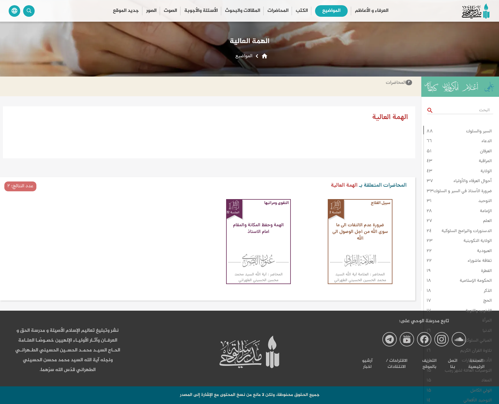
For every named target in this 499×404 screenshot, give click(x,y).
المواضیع (331, 11)
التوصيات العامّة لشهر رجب (468, 371)
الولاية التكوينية (477, 241)
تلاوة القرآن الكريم (476, 351)
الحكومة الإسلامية (476, 281)
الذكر (488, 291)
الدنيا (487, 331)
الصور (151, 11)
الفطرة (486, 271)
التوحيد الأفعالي (477, 400)
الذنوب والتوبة (479, 311)
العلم (487, 221)
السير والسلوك (479, 131)
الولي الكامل (481, 391)
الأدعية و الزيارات (477, 360)
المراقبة (485, 161)
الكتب (302, 11)
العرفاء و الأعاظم (371, 11)
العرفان (486, 151)
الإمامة (486, 211)
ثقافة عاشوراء (480, 261)
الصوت (170, 11)
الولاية (486, 171)
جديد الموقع (126, 11)
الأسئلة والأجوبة (201, 11)
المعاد (486, 380)
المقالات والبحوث (242, 11)
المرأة (487, 321)
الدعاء (486, 141)
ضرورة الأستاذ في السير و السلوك (462, 191)
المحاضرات (277, 11)
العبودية (484, 251)
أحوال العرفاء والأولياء (472, 181)
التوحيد (485, 201)
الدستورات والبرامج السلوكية (467, 231)
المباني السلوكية (477, 341)
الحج (487, 301)
